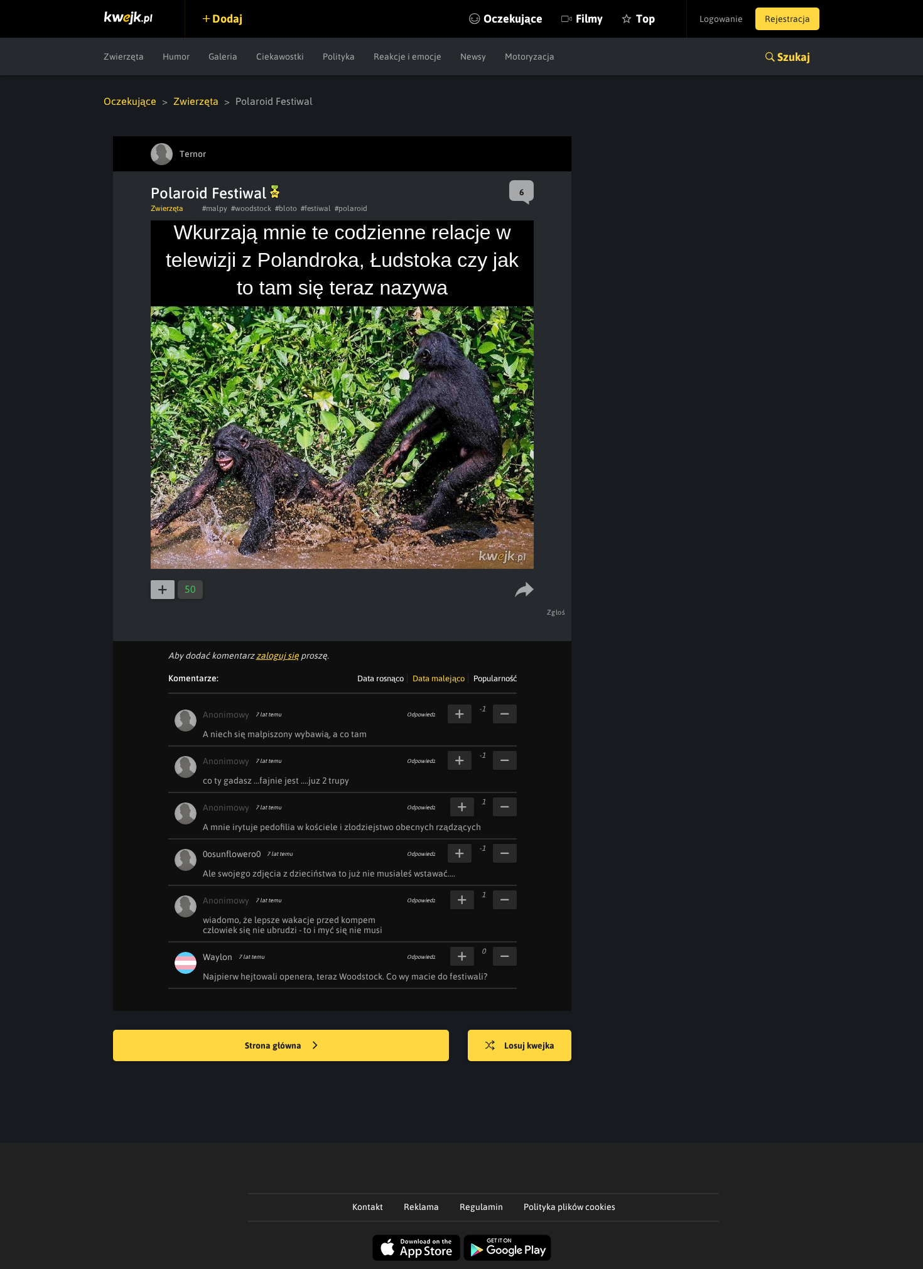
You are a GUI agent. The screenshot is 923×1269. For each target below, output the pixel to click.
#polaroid (351, 208)
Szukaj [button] (793, 56)
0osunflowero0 (232, 854)
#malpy (214, 208)
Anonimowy (226, 715)
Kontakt (367, 1207)
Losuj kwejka (529, 1045)
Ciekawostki (280, 56)
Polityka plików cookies (569, 1207)
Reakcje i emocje (407, 56)
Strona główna (274, 1045)
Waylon (217, 957)
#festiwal (316, 208)
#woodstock (251, 208)
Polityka (339, 56)
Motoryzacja (529, 56)
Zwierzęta (124, 56)
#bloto (286, 208)
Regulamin (481, 1207)
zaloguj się (277, 656)
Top (645, 18)
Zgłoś (556, 612)
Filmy (589, 18)
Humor (176, 56)
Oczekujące (512, 18)
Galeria (222, 56)
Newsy (473, 56)
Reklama (421, 1207)
